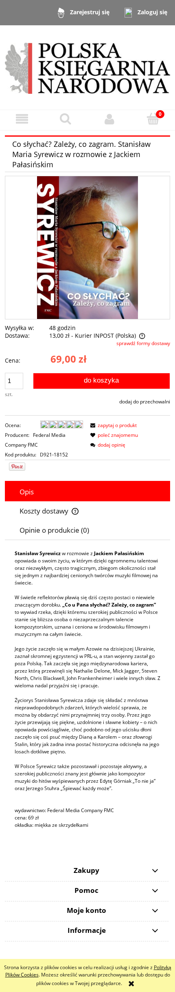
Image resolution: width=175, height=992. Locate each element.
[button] (22, 119)
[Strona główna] (87, 67)
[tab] (87, 491)
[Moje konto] (109, 119)
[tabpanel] (87, 689)
